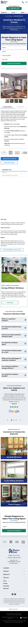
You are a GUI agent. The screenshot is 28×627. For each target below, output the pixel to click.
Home (6, 16)
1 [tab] (11, 420)
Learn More (10, 302)
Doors (13, 12)
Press (5, 581)
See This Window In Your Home (12, 249)
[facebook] (12, 594)
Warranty (6, 588)
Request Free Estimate (14, 63)
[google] (15, 594)
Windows (4, 12)
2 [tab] (14, 420)
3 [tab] (16, 420)
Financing (6, 586)
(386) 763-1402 (15, 8)
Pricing (5, 583)
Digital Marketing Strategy (8, 617)
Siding (22, 12)
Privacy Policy (19, 614)
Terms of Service (16, 622)
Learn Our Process (9, 162)
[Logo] (4, 2)
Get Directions (14, 563)
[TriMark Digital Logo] (23, 618)
